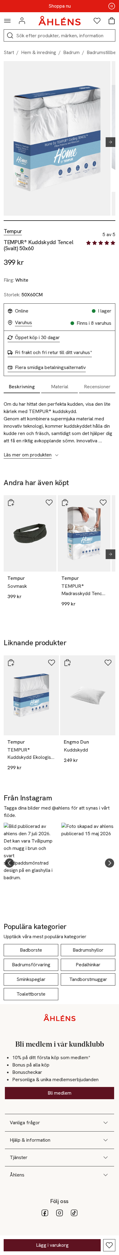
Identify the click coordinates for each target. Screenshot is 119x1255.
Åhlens (17, 1175)
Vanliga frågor (25, 1122)
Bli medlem (59, 1093)
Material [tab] (59, 386)
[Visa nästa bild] (108, 142)
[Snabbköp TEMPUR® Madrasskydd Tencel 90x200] (65, 502)
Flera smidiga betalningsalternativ (50, 367)
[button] (9, 863)
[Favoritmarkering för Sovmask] (49, 502)
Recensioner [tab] (97, 386)
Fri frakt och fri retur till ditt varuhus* (53, 352)
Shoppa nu (60, 6)
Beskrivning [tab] (22, 386)
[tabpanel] (59, 426)
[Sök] (10, 35)
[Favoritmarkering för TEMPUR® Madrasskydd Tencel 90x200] (103, 502)
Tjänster (18, 1157)
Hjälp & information (30, 1140)
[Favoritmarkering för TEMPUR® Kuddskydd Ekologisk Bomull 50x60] (51, 662)
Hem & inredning (38, 52)
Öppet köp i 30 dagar (37, 338)
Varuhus (23, 323)
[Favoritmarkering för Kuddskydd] (108, 662)
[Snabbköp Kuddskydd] (67, 662)
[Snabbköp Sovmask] (11, 502)
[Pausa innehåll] (112, 6)
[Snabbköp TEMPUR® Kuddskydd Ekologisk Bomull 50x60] (11, 662)
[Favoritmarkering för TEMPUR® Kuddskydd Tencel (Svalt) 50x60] (109, 1245)
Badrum (71, 52)
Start (9, 52)
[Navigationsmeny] (7, 20)
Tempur (13, 231)
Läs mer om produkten (28, 455)
